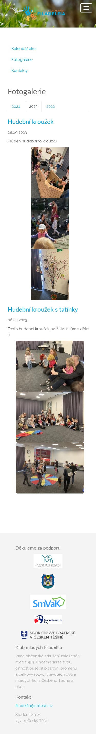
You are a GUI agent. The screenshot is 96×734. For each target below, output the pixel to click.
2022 (50, 106)
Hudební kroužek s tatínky (43, 310)
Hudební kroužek (31, 122)
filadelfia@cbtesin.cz (34, 705)
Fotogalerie (22, 59)
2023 (33, 106)
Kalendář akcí (24, 48)
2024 (16, 106)
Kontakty (20, 70)
